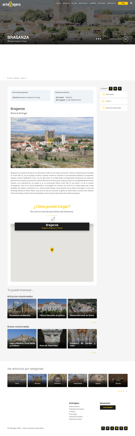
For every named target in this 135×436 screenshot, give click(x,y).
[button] (52, 250)
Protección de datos (76, 417)
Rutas (74, 3)
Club (123, 3)
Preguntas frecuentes (76, 409)
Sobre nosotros (74, 406)
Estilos (66, 3)
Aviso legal (73, 414)
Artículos (83, 3)
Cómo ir (108, 101)
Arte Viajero (12, 4)
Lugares (92, 3)
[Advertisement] (67, 61)
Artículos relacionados (113, 108)
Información (110, 94)
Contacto (111, 3)
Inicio (11, 78)
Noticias (101, 3)
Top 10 (58, 3)
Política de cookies (75, 419)
